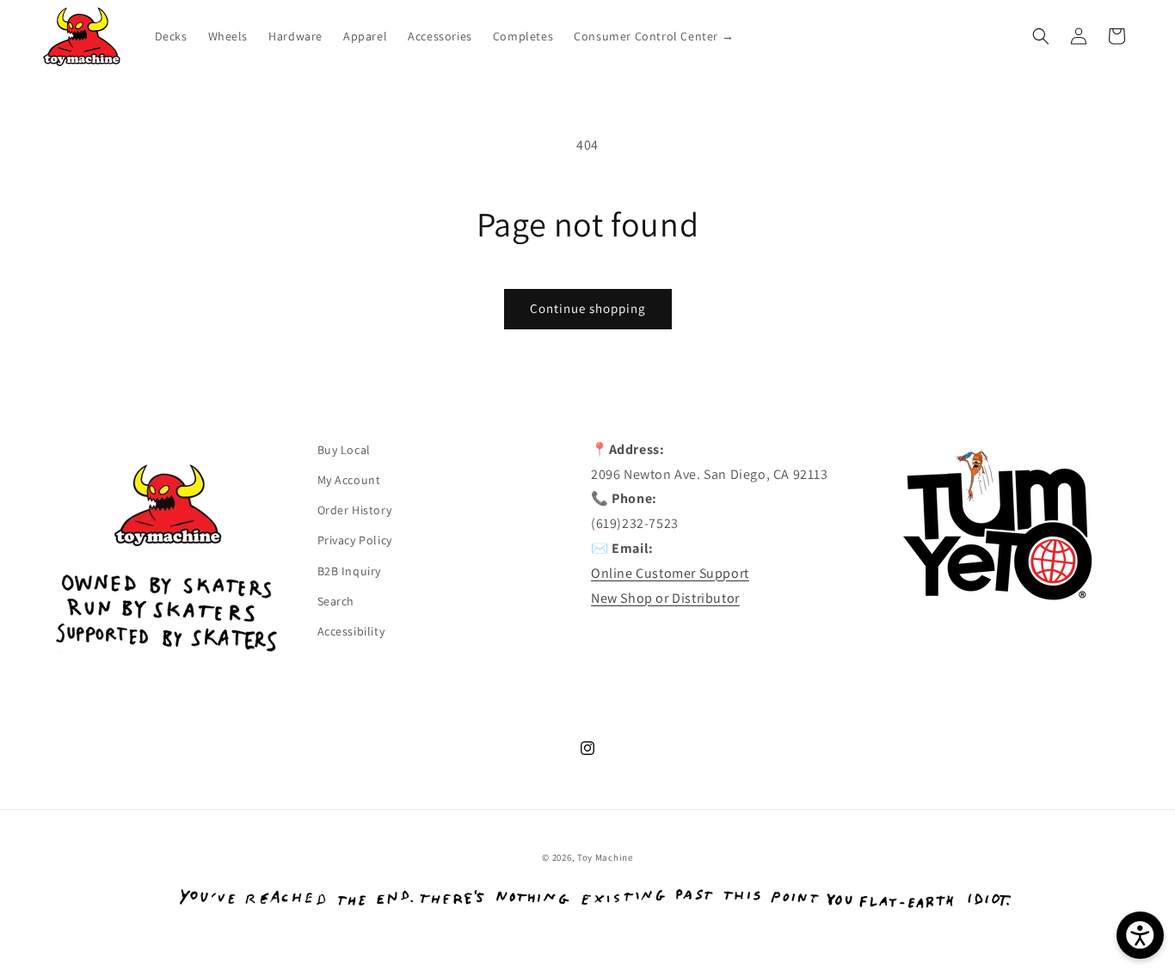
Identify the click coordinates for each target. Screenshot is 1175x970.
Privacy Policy (354, 540)
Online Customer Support (670, 573)
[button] (1041, 36)
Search (336, 601)
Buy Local (344, 449)
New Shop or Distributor (665, 598)
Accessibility (351, 631)
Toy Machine (605, 857)
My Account (349, 480)
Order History (354, 510)
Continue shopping (588, 308)
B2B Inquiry (349, 571)
